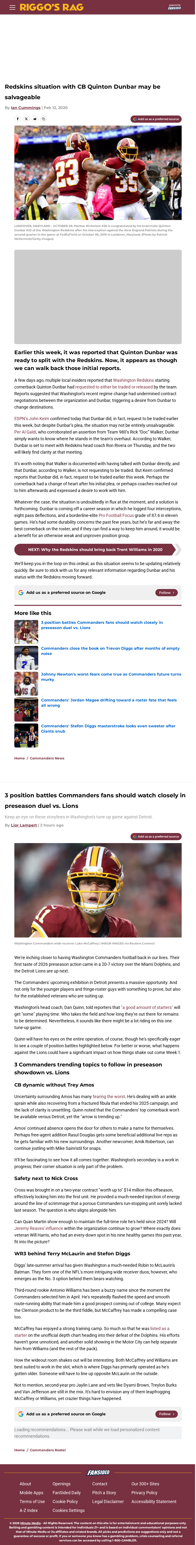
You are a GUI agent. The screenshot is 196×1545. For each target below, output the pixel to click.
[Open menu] (12, 7)
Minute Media (30, 1523)
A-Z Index (29, 1510)
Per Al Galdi (25, 431)
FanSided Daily (67, 1492)
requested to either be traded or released (114, 386)
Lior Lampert (24, 825)
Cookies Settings (69, 1510)
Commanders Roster (48, 1450)
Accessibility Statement (153, 1501)
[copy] (43, 119)
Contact (99, 1483)
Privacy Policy (144, 1492)
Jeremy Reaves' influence (38, 1228)
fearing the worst (109, 1096)
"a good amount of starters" (147, 1007)
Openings (62, 1483)
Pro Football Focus (116, 515)
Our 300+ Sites (145, 1483)
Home (19, 758)
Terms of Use (32, 1501)
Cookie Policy (65, 1501)
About (25, 1483)
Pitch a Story (104, 1492)
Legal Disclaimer (108, 1501)
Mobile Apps (31, 1492)
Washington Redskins (133, 380)
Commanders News (47, 758)
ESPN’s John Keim (31, 418)
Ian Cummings (26, 107)
